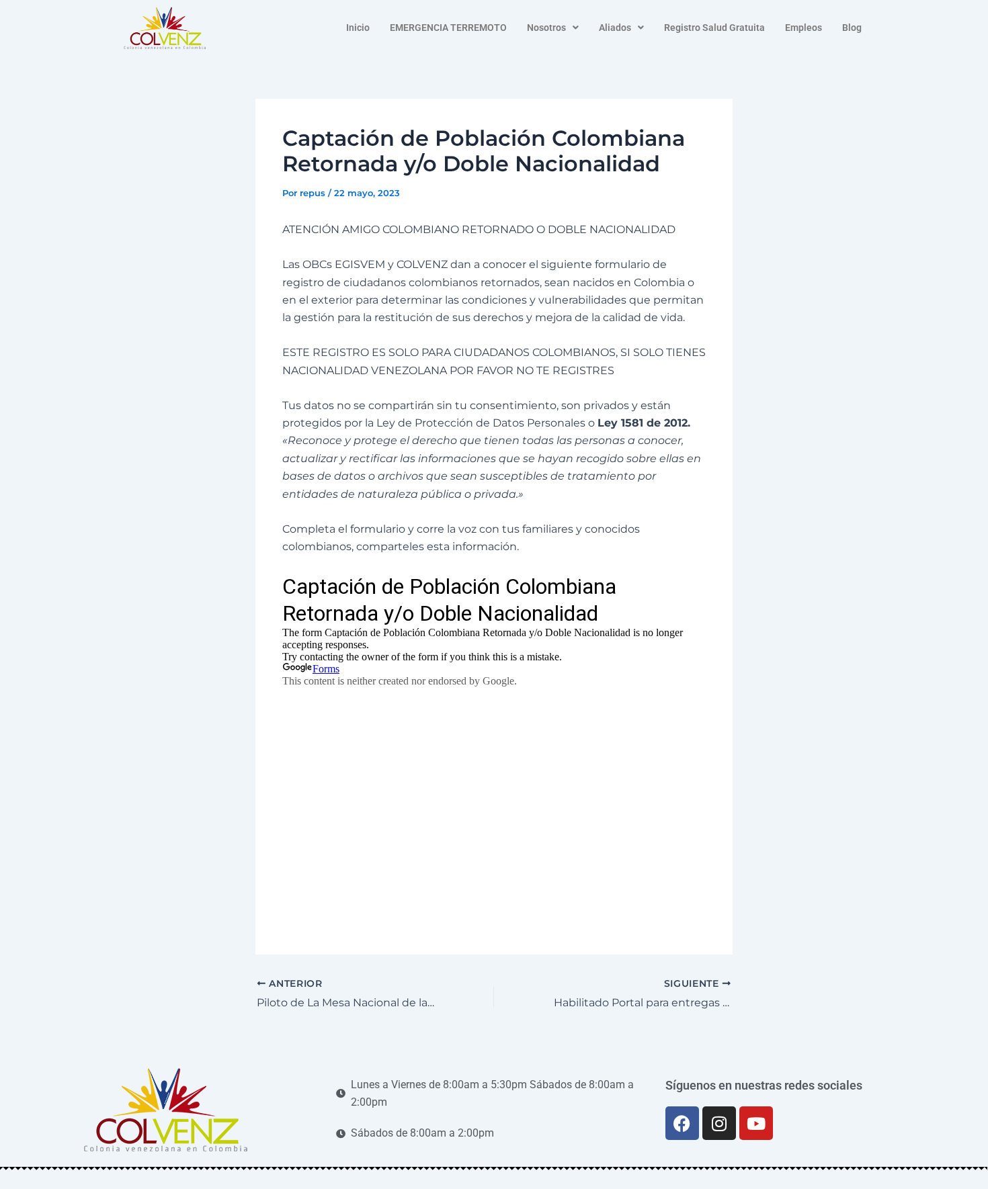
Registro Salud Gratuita (714, 27)
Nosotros (546, 27)
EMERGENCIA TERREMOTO (448, 27)
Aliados (615, 27)
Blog (852, 27)
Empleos (803, 27)
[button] (553, 27)
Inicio (358, 27)
